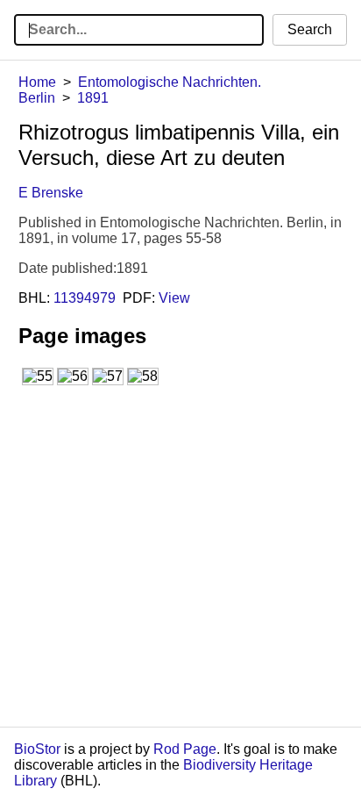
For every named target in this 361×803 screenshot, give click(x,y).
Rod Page (184, 749)
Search (309, 29)
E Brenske (50, 192)
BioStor (37, 749)
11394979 (84, 297)
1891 (93, 97)
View (174, 297)
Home (37, 82)
